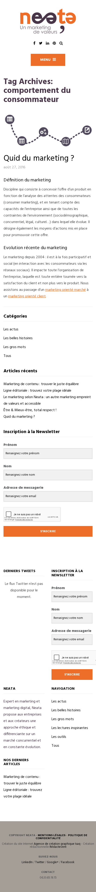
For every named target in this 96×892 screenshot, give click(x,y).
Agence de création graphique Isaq (57, 843)
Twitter (39, 862)
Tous (7, 356)
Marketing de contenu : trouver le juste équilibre (41, 384)
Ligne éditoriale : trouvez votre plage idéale (37, 391)
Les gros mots (14, 347)
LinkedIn (27, 862)
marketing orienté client (27, 296)
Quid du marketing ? (38, 158)
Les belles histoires (18, 338)
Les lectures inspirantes (69, 728)
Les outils (58, 737)
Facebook (67, 862)
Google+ (52, 862)
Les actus (10, 329)
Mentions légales (51, 835)
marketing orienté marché (65, 290)
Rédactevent (58, 847)
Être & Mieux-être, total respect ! (29, 410)
